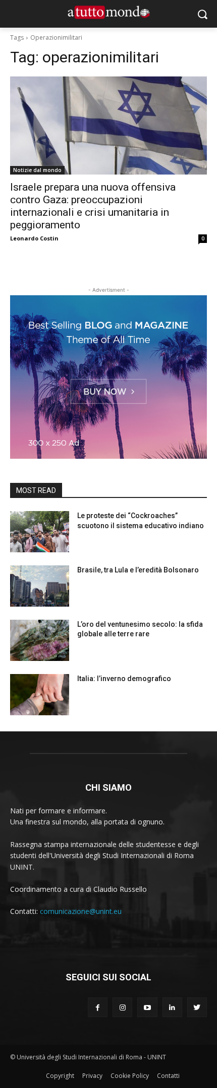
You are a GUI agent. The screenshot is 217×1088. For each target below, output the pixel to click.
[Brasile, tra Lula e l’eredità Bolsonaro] (39, 586)
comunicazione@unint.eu (81, 911)
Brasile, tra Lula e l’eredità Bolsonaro (138, 570)
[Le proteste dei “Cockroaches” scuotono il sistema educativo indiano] (39, 531)
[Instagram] (122, 1007)
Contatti (168, 1075)
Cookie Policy (130, 1075)
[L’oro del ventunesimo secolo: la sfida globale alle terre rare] (39, 640)
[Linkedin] (172, 1007)
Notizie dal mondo (37, 170)
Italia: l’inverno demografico (124, 679)
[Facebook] (97, 1007)
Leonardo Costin (34, 238)
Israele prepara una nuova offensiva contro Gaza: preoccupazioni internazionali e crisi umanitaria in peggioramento (93, 206)
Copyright (60, 1075)
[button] (202, 14)
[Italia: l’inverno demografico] (39, 694)
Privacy (92, 1075)
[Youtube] (147, 1007)
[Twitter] (197, 1007)
